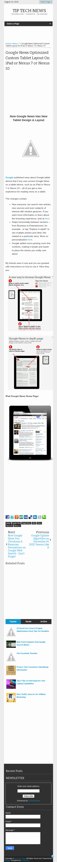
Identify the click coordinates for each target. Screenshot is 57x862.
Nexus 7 (17, 525)
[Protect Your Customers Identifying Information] (11, 674)
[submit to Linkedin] (35, 517)
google (8, 523)
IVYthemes (25, 860)
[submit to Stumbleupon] (21, 517)
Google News (26, 523)
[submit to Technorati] (44, 517)
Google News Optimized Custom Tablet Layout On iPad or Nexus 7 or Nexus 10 (28, 60)
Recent (28, 621)
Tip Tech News (29, 10)
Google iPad (16, 523)
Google (9, 177)
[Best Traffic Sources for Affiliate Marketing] (11, 702)
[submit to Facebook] (7, 517)
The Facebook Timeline (27, 653)
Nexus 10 (9, 525)
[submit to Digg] (26, 517)
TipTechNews (34, 801)
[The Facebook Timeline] (11, 661)
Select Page (45, 2)
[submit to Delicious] (30, 517)
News (39, 523)
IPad (33, 523)
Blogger (8, 860)
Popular (13, 621)
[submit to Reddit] (39, 517)
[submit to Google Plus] (17, 517)
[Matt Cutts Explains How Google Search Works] (11, 647)
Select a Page (13, 24)
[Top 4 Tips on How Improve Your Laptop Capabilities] (11, 688)
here (47, 218)
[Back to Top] (52, 857)
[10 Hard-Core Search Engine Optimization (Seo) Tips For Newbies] (11, 636)
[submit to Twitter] (12, 517)
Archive (44, 621)
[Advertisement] (28, 34)
